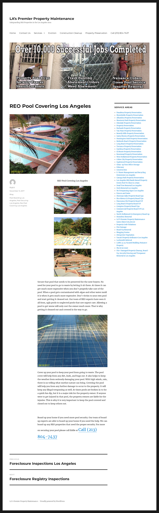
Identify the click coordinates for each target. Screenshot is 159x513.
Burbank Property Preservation (129, 128)
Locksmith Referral (124, 240)
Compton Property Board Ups (128, 206)
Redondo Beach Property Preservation (131, 141)
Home (13, 33)
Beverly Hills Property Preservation (130, 133)
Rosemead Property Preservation (129, 154)
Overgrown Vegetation (125, 235)
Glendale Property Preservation (129, 123)
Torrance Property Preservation (129, 146)
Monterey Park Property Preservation (131, 120)
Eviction (52, 33)
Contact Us (24, 33)
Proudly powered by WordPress (52, 501)
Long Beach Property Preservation (130, 144)
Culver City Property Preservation (129, 159)
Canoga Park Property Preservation (130, 178)
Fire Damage (121, 227)
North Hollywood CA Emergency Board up (133, 214)
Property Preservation (96, 33)
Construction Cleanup (71, 33)
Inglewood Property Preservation (130, 162)
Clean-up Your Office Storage (128, 165)
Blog (11, 194)
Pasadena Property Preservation (129, 113)
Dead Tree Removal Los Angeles (129, 185)
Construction (122, 170)
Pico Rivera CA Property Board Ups (130, 198)
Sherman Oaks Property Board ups (130, 196)
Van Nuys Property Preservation (129, 131)
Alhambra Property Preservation (129, 118)
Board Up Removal (124, 230)
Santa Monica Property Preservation (131, 136)
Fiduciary (120, 167)
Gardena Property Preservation (129, 149)
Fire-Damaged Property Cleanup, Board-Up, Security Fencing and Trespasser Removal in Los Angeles (133, 253)
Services (38, 33)
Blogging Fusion (123, 232)
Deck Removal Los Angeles (127, 188)
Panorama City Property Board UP (130, 201)
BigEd (12, 187)
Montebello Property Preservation (130, 115)
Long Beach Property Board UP (129, 204)
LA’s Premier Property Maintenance (42, 18)
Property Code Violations (126, 225)
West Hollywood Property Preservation (132, 157)
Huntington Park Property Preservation (132, 139)
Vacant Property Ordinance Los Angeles (132, 238)
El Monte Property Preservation (129, 152)
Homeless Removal (124, 217)
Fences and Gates (123, 193)
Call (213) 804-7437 (120, 33)
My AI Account (122, 248)
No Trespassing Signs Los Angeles (130, 191)
